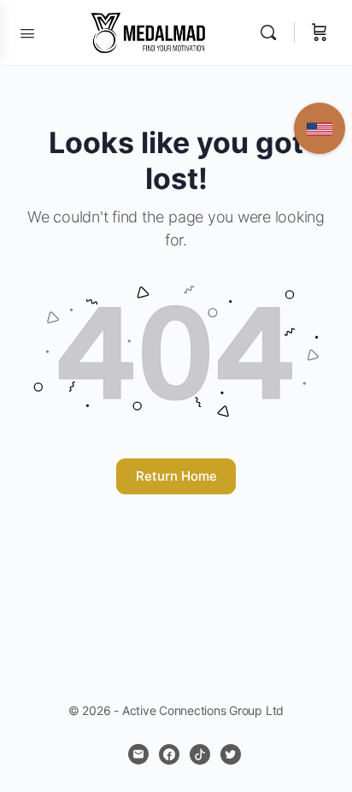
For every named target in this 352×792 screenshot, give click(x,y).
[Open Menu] (27, 32)
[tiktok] (200, 754)
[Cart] (319, 32)
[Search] (272, 32)
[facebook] (169, 754)
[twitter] (230, 754)
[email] (138, 754)
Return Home (176, 476)
